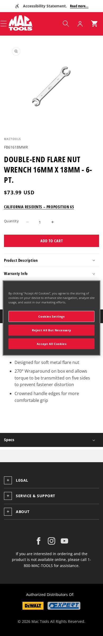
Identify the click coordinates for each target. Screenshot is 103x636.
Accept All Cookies (51, 344)
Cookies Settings (51, 316)
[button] (66, 23)
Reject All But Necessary (51, 330)
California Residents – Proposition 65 (39, 206)
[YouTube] (64, 541)
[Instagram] (51, 541)
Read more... (79, 5)
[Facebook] (38, 541)
